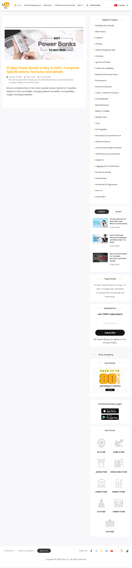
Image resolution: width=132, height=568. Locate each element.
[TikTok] (127, 550)
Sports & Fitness (103, 62)
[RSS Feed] (122, 551)
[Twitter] (96, 550)
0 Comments (45, 77)
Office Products (102, 141)
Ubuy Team (30, 77)
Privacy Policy (110, 342)
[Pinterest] (101, 550)
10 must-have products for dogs (108, 285)
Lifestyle (99, 56)
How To (98, 190)
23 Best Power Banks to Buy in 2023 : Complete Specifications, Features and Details (43, 70)
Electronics (48, 5)
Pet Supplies (101, 129)
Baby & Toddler (102, 111)
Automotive (101, 178)
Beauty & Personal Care (106, 74)
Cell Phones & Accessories (65, 5)
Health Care (101, 117)
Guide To (99, 160)
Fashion (99, 37)
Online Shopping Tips (32, 5)
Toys (97, 123)
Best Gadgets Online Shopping (23, 80)
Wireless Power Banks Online (28, 82)
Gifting (98, 44)
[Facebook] (91, 550)
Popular (101, 212)
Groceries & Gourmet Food (108, 135)
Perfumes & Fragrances (106, 184)
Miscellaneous (102, 105)
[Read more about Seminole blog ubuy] (6, 5)
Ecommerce (100, 80)
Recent (119, 212)
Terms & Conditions (26, 551)
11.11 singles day (107, 289)
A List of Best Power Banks (46, 80)
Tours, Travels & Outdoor (107, 92)
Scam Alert (100, 196)
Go (87, 5)
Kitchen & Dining (103, 172)
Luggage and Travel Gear (107, 166)
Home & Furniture (103, 86)
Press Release (101, 99)
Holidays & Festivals (104, 25)
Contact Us (8, 551)
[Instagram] (106, 550)
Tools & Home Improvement (108, 147)
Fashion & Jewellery (104, 68)
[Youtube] (111, 550)
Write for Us (44, 551)
